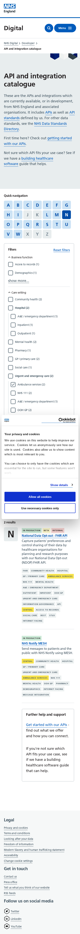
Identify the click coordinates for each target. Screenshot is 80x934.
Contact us (10, 876)
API (59, 604)
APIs (48, 112)
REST (43, 615)
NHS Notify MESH (34, 643)
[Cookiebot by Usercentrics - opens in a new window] (59, 420)
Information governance (38, 604)
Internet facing (32, 621)
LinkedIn (16, 919)
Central (28, 610)
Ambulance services (60, 576)
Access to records (47, 610)
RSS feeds (9, 893)
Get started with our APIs (46, 725)
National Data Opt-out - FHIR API (44, 536)
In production (31, 530)
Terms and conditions (17, 833)
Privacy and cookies (16, 828)
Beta (46, 530)
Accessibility (11, 855)
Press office (10, 882)
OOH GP (58, 593)
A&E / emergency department (41, 587)
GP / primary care (34, 576)
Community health (42, 570)
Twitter (15, 911)
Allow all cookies (40, 496)
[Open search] (49, 28)
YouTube (16, 926)
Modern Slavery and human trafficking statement (34, 850)
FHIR (25, 570)
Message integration (36, 694)
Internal (57, 530)
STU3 (52, 615)
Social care (30, 615)
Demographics (31, 689)
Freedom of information (18, 844)
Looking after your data (18, 839)
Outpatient (30, 593)
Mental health (44, 582)
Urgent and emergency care (40, 598)
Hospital (62, 570)
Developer (28, 43)
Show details (59, 484)
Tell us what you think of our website (27, 887)
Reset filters (61, 250)
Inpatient (45, 593)
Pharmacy (62, 683)
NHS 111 (27, 582)
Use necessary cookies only (40, 508)
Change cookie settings (18, 861)
